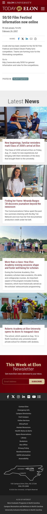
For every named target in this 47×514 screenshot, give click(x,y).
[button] (3, 2)
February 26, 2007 (10, 31)
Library (23, 438)
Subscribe (37, 381)
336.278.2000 (23, 486)
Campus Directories (23, 413)
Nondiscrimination (23, 451)
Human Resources (23, 427)
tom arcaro (9, 28)
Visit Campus (23, 417)
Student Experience (20, 79)
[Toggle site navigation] (42, 8)
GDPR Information (23, 455)
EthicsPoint (23, 424)
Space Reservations (23, 434)
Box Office (23, 445)
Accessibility (23, 458)
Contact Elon (23, 406)
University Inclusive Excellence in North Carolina (23, 510)
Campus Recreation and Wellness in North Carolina (23, 506)
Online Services (24, 420)
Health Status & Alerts (23, 431)
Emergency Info (24, 410)
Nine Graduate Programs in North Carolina (23, 503)
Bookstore (23, 441)
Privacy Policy (23, 448)
